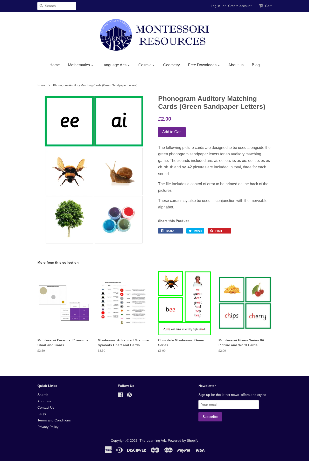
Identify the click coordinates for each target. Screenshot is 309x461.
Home (54, 65)
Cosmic (145, 65)
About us (236, 65)
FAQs (41, 414)
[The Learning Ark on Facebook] (120, 396)
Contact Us (45, 407)
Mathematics (79, 65)
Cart (268, 6)
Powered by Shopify (183, 440)
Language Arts (114, 65)
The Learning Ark (153, 440)
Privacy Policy (47, 427)
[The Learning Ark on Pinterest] (129, 396)
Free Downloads (203, 65)
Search (42, 395)
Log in (215, 6)
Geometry (171, 65)
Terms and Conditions (54, 420)
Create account (240, 6)
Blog (256, 65)
